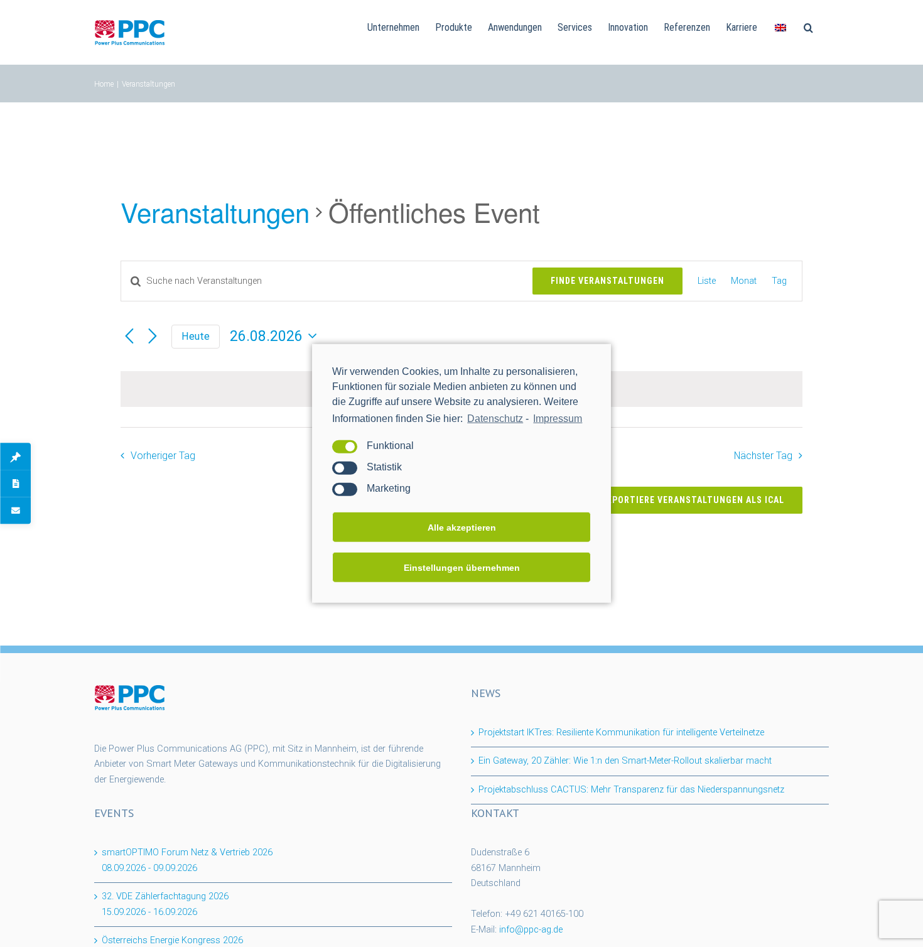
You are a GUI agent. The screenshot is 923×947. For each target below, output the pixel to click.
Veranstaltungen (215, 212)
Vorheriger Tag (163, 456)
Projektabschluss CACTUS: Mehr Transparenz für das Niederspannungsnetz (631, 789)
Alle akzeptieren (462, 527)
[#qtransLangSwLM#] (780, 26)
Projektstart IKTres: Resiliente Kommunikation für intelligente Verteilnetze (621, 732)
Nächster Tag (763, 456)
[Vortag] (129, 336)
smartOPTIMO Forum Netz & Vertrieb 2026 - (187, 860)
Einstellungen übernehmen (462, 568)
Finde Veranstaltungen (607, 281)
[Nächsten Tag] (152, 336)
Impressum (557, 418)
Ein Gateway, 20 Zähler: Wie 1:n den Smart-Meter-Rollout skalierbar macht (625, 760)
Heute (195, 336)
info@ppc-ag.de (531, 929)
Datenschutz (495, 418)
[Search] (808, 26)
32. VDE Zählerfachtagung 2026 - (165, 904)
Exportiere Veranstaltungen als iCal (693, 500)
